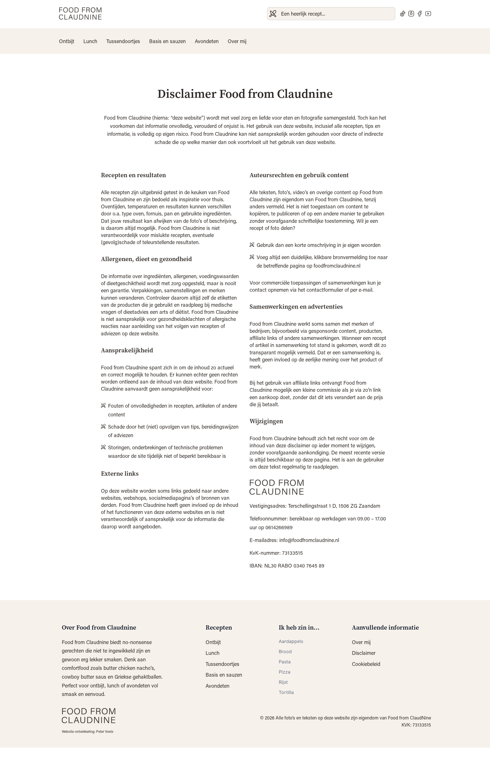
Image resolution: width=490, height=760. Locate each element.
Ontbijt (66, 41)
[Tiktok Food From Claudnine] (402, 13)
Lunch (90, 41)
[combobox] (331, 13)
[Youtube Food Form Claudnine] (428, 13)
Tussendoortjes (123, 41)
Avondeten (207, 41)
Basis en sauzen (167, 41)
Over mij (237, 41)
